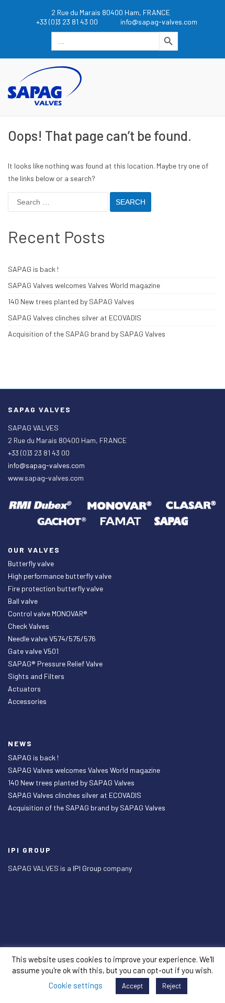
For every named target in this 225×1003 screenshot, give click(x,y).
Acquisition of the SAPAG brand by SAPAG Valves (86, 333)
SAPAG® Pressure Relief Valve (55, 663)
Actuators (24, 688)
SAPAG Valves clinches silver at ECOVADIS (74, 317)
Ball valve (23, 600)
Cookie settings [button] (76, 985)
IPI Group (88, 868)
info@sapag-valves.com (46, 465)
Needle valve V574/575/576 (52, 638)
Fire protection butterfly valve (55, 588)
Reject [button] (171, 986)
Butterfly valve (31, 563)
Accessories (27, 701)
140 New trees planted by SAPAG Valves (71, 301)
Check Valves (28, 626)
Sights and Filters (36, 676)
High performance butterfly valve (59, 575)
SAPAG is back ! (33, 269)
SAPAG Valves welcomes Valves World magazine (84, 285)
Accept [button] (132, 986)
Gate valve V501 (33, 651)
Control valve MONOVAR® (47, 613)
